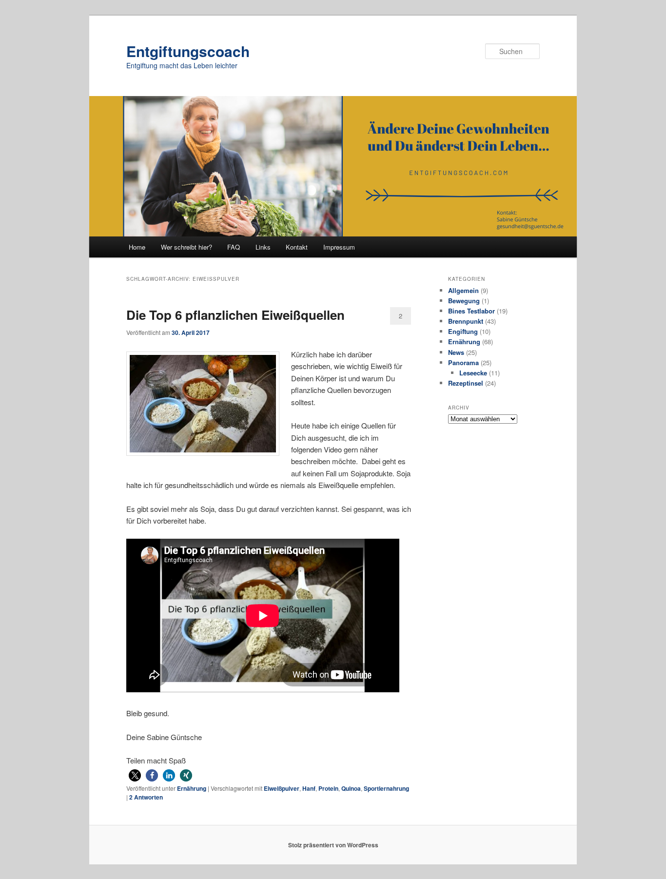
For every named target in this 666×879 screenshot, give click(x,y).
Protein (328, 788)
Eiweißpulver (281, 788)
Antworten (146, 797)
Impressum (339, 247)
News (456, 352)
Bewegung (464, 300)
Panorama (463, 362)
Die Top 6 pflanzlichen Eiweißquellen (235, 315)
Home (137, 247)
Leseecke (473, 372)
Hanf (308, 788)
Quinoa (351, 788)
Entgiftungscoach (188, 50)
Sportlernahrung (386, 788)
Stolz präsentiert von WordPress (333, 844)
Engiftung (463, 331)
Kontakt (297, 247)
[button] (135, 775)
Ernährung (191, 788)
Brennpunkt (465, 321)
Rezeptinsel (465, 383)
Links (263, 247)
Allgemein (463, 290)
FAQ (233, 247)
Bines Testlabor (471, 310)
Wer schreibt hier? (186, 247)
